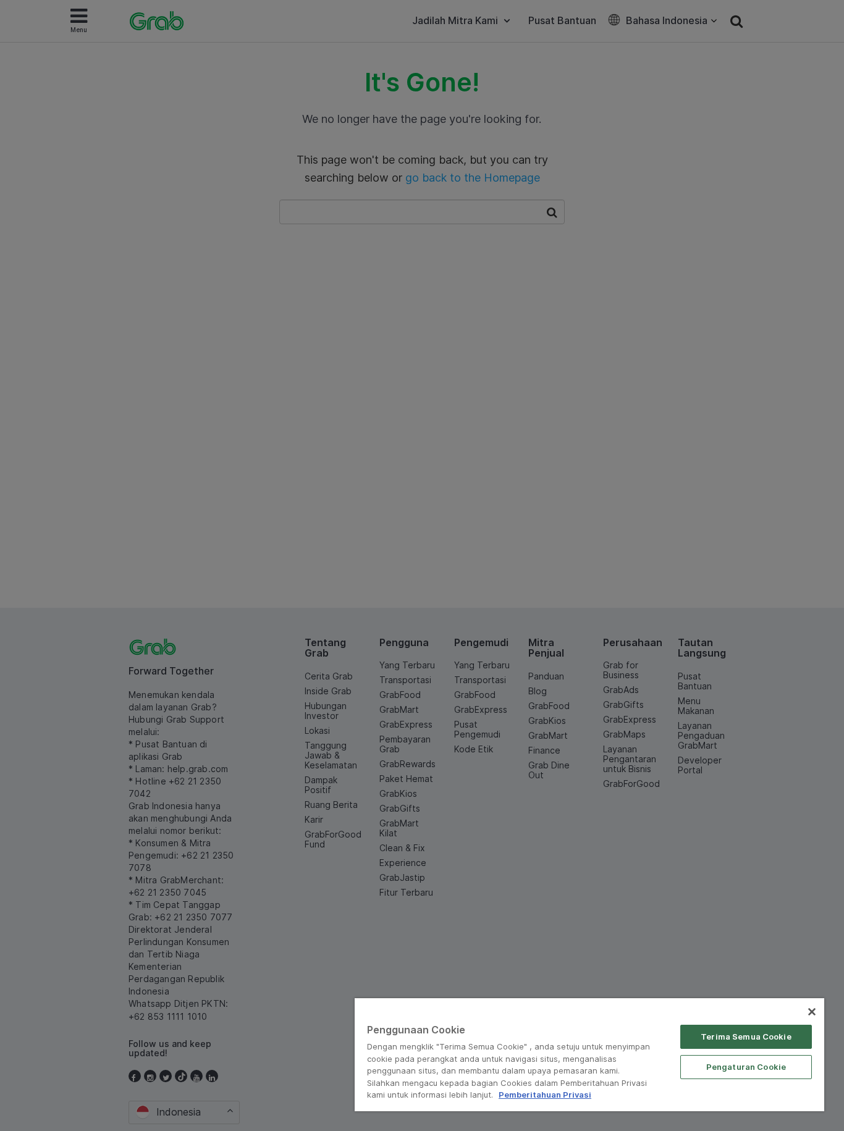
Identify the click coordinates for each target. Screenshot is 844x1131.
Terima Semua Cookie (746, 1036)
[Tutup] (812, 1011)
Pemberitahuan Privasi (545, 1094)
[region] (589, 1054)
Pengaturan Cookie (746, 1067)
